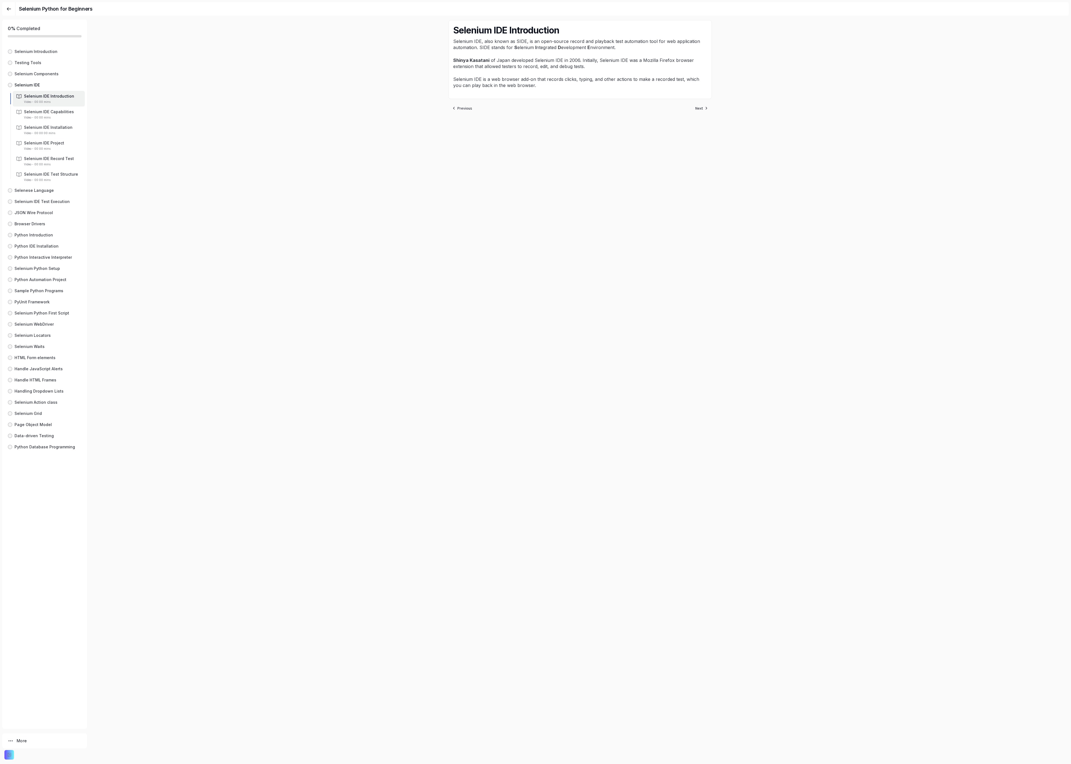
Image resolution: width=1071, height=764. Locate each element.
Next (699, 108)
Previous (464, 108)
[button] (44, 51)
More (22, 740)
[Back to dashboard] (9, 9)
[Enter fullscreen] (9, 755)
